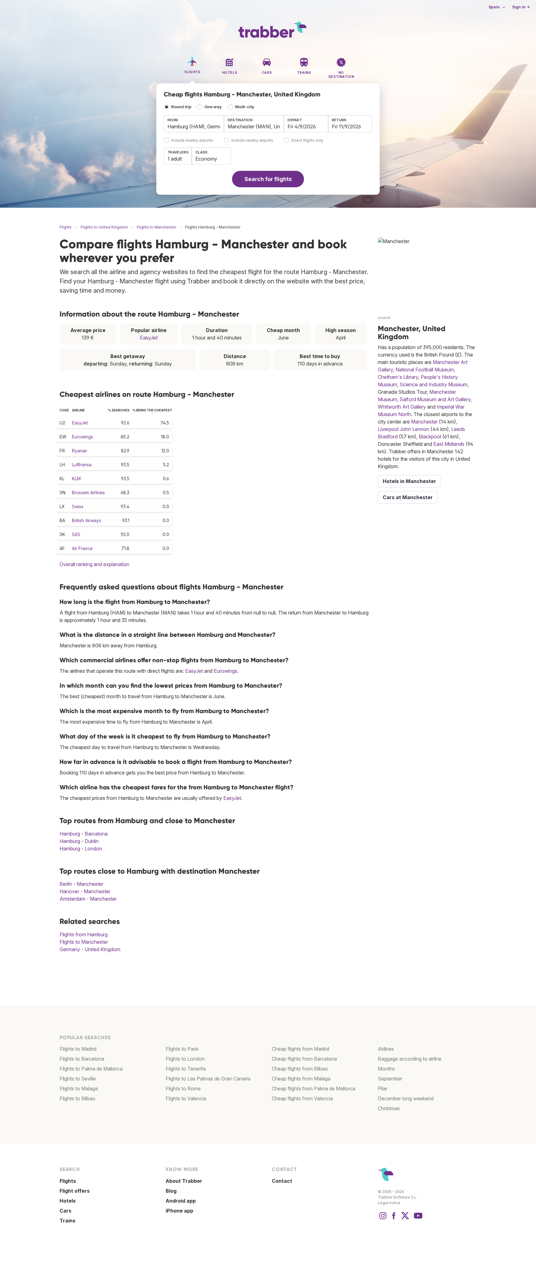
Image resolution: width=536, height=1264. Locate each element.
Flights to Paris (182, 1049)
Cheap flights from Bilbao (300, 1069)
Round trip (181, 106)
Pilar (382, 1088)
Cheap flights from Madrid (300, 1049)
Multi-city (244, 106)
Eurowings (82, 436)
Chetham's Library (398, 377)
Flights (68, 1181)
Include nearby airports (192, 140)
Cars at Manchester (408, 497)
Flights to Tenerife (186, 1069)
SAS (76, 534)
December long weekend (406, 1098)
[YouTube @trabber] (417, 1219)
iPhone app (179, 1211)
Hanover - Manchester (85, 891)
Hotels (68, 1201)
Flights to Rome (183, 1088)
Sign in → (521, 7)
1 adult (175, 159)
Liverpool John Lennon (403, 429)
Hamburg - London (81, 848)
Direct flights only (307, 140)
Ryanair (79, 450)
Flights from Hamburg (84, 934)
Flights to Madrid (78, 1049)
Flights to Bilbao (77, 1098)
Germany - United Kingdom (90, 949)
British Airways (86, 520)
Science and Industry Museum (433, 384)
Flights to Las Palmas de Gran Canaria (208, 1079)
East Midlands (448, 444)
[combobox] (194, 123)
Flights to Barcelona (82, 1059)
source (384, 317)
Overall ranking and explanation (94, 564)
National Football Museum (424, 369)
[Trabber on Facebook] (394, 1219)
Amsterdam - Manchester (88, 899)
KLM (76, 478)
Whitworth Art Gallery (402, 407)
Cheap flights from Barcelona (304, 1059)
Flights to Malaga (79, 1088)
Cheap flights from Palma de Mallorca (313, 1088)
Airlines (386, 1049)
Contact (282, 1181)
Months (386, 1069)
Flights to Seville (78, 1079)
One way (213, 106)
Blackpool (430, 436)
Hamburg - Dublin (79, 841)
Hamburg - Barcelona (84, 834)
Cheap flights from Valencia (302, 1098)
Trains (67, 1220)
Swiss (77, 506)
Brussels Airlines (88, 492)
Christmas (389, 1108)
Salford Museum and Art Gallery (435, 399)
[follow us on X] (405, 1219)
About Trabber (184, 1181)
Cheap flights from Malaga (301, 1079)
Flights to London (185, 1059)
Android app (181, 1201)
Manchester (424, 422)
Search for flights (268, 179)
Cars (65, 1211)
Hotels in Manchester (409, 481)
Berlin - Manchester (81, 884)
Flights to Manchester (84, 942)
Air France (82, 548)
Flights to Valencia (186, 1098)
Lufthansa (82, 464)
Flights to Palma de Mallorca (91, 1069)
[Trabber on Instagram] (383, 1219)
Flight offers (75, 1191)
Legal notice (389, 1202)
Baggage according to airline (409, 1059)
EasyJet (149, 338)
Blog (171, 1191)
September (390, 1079)
